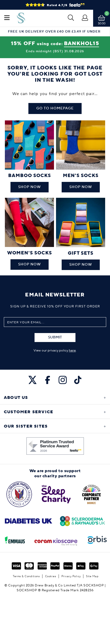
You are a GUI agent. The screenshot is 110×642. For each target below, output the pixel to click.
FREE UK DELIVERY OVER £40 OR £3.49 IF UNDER (54, 32)
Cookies (50, 576)
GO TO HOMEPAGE (55, 108)
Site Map (92, 576)
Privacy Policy (71, 576)
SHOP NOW (29, 187)
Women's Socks (29, 253)
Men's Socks (80, 176)
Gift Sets (80, 253)
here (72, 350)
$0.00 (101, 23)
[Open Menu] (7, 18)
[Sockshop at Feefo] (55, 446)
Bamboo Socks (29, 176)
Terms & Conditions (26, 576)
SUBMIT (55, 337)
